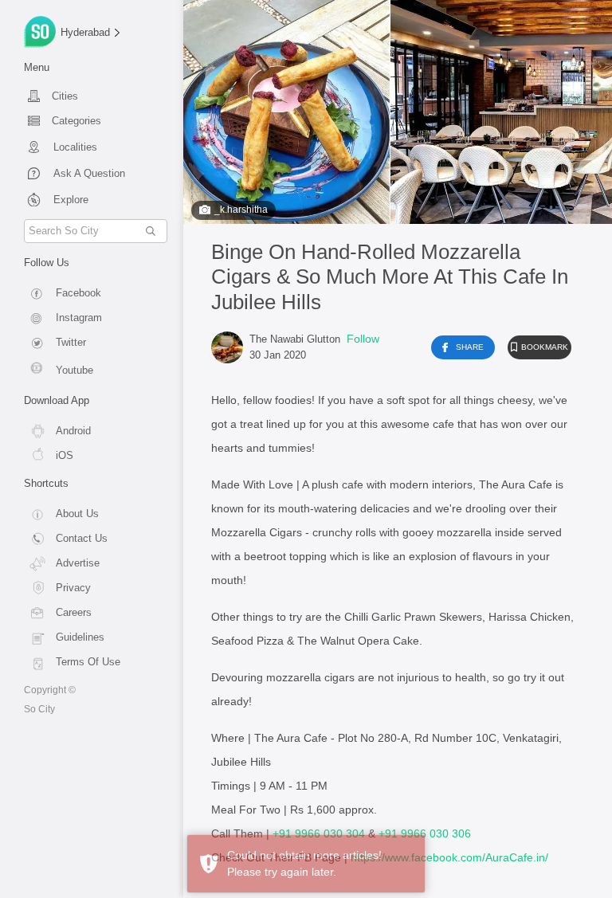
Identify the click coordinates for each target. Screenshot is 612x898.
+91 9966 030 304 (319, 833)
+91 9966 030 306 (425, 833)
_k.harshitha (241, 209)
